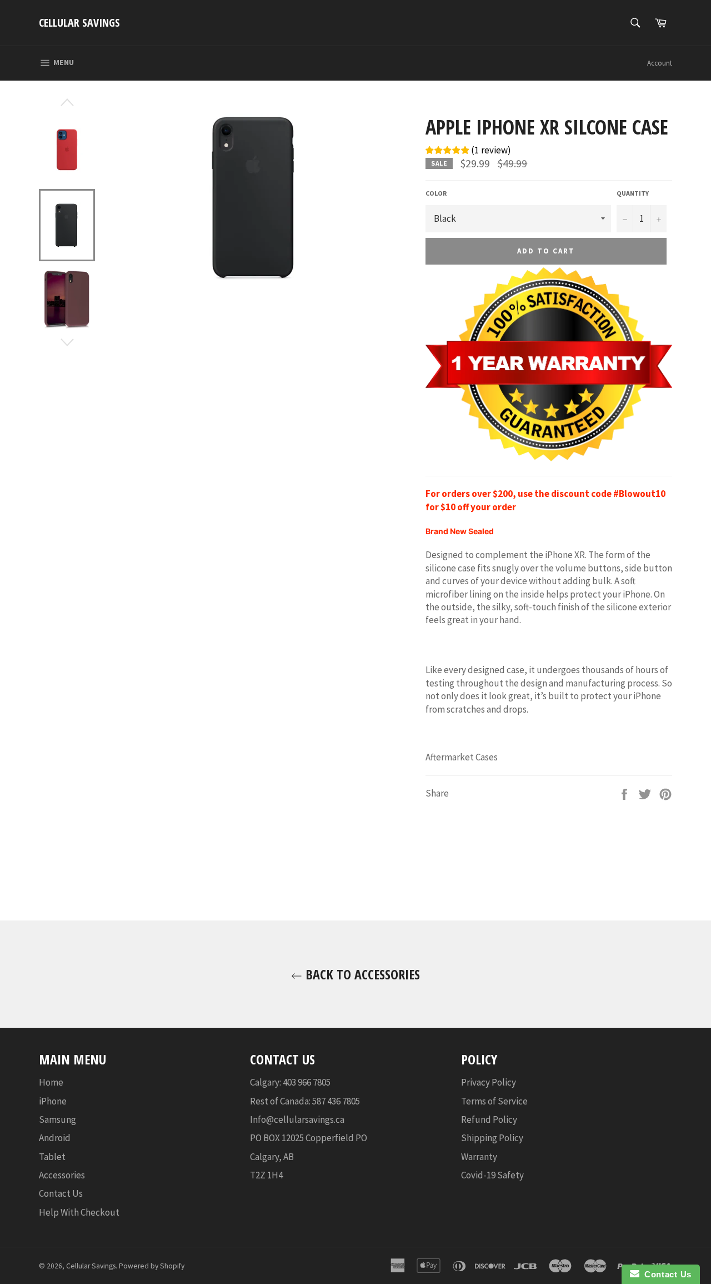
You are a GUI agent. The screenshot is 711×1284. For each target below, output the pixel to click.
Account (659, 63)
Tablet (52, 1157)
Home (51, 1082)
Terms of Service (494, 1101)
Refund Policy (489, 1119)
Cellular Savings (79, 22)
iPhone (53, 1101)
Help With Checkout (79, 1212)
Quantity (633, 193)
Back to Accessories (361, 974)
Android (55, 1138)
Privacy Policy (488, 1082)
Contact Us (61, 1193)
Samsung (57, 1119)
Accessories (62, 1175)
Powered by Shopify (151, 1266)
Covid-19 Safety (492, 1175)
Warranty (479, 1157)
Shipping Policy (492, 1138)
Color (436, 193)
